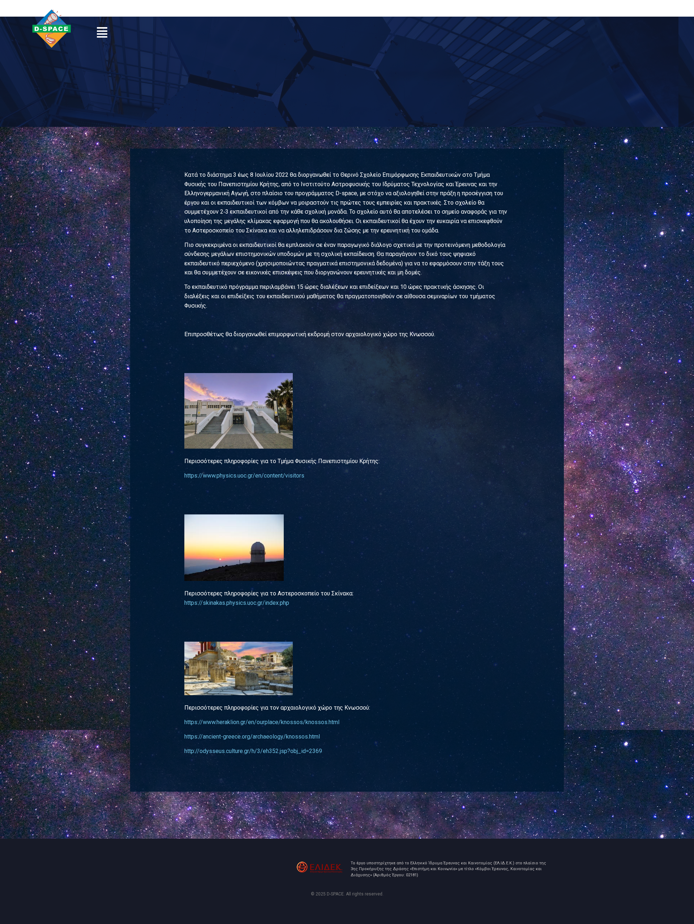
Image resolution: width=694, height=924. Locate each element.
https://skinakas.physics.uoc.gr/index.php (236, 602)
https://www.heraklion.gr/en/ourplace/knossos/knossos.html (261, 722)
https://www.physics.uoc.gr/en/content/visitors (244, 475)
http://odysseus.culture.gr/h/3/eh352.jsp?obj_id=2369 (253, 751)
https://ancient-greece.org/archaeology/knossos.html (252, 736)
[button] (102, 32)
